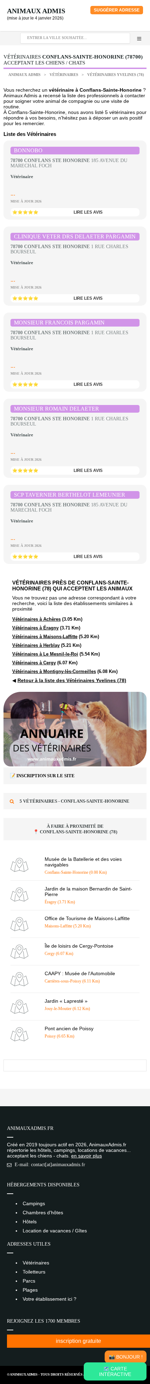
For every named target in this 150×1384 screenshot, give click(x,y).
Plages (30, 1290)
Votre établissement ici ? (49, 1299)
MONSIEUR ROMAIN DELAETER (56, 409)
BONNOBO (28, 150)
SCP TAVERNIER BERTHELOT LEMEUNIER (69, 495)
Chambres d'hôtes (43, 1212)
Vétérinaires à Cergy (34, 662)
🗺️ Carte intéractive (115, 1371)
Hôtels (30, 1221)
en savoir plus (86, 1156)
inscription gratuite (78, 1341)
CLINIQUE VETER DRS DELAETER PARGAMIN (75, 236)
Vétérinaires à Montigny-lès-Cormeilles (54, 671)
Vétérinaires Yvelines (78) (115, 74)
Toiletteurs (34, 1272)
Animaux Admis (36, 11)
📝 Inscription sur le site (42, 775)
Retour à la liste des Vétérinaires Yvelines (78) (71, 680)
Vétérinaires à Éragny (35, 627)
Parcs (29, 1281)
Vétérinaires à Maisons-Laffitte (44, 636)
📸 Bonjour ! (126, 1357)
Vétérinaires (64, 74)
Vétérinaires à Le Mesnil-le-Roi (45, 654)
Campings (34, 1203)
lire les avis (88, 212)
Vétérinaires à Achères (36, 619)
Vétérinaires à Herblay (36, 645)
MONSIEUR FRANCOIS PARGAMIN (59, 323)
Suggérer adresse (117, 10)
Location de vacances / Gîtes (55, 1230)
